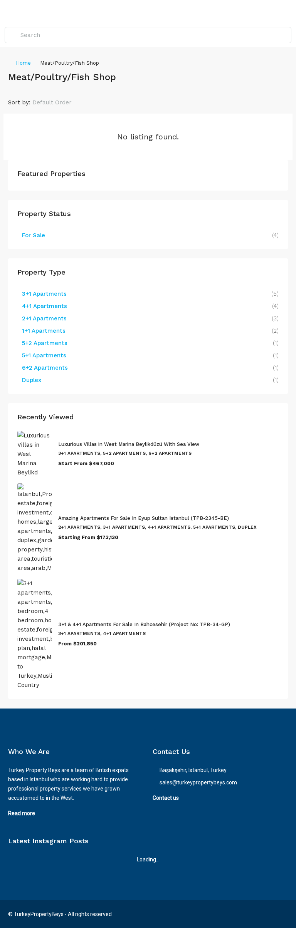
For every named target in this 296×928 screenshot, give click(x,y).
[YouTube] (281, 914)
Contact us (166, 798)
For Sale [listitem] (33, 235)
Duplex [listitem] (31, 380)
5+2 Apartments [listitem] (44, 343)
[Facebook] (254, 914)
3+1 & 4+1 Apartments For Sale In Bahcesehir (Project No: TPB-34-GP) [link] (144, 624)
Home (23, 63)
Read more (21, 813)
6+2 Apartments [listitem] (45, 367)
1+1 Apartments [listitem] (44, 330)
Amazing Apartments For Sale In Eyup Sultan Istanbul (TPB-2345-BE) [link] (143, 518)
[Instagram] (267, 914)
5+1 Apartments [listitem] (44, 355)
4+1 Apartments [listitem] (44, 306)
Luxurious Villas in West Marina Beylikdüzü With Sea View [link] (128, 444)
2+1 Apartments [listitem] (44, 318)
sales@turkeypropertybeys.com (198, 782)
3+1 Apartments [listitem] (44, 293)
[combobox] (58, 102)
